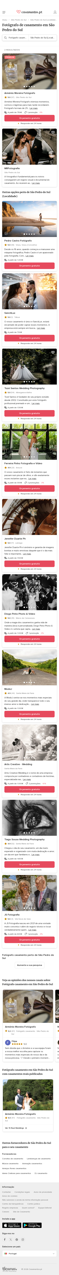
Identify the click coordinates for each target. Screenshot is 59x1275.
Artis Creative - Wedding (18, 764)
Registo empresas (10, 1208)
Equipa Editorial (45, 1208)
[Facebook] (4, 1239)
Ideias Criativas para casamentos (16, 1173)
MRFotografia (12, 168)
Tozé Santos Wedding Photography (24, 388)
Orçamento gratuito (29, 118)
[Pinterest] (16, 1239)
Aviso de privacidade (43, 1192)
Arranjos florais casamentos (14, 1168)
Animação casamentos (32, 1163)
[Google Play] (32, 1227)
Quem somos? (28, 1208)
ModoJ (8, 688)
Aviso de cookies (9, 1196)
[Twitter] (10, 1239)
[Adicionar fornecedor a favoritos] (53, 57)
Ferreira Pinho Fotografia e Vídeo (23, 463)
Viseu (5, 20)
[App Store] (11, 1227)
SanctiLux (9, 312)
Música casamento (10, 1163)
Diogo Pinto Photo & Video (19, 613)
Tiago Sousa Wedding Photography (24, 839)
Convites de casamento (12, 1159)
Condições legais (22, 1192)
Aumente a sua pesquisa (29, 965)
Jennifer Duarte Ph (15, 538)
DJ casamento (41, 1173)
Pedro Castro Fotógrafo (18, 240)
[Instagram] (22, 1239)
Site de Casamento (21, 1212)
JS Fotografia (11, 914)
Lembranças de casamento (39, 1159)
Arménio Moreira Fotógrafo (19, 93)
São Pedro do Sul (19, 20)
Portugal (12, 1253)
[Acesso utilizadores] (55, 12)
